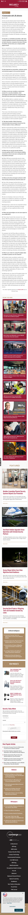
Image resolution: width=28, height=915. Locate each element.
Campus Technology (14, 854)
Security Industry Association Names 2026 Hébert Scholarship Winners (14, 417)
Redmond (14, 873)
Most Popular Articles (9, 744)
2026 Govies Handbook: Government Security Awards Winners (14, 821)
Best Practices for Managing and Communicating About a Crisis (13, 780)
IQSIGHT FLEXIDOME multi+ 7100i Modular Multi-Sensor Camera (16, 695)
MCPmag (14, 862)
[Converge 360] (14, 834)
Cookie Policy (9, 903)
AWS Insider (14, 849)
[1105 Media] (14, 840)
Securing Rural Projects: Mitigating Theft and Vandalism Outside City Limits (13, 611)
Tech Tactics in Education (14, 884)
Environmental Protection (14, 857)
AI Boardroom (14, 844)
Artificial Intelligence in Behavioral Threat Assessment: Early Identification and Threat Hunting (14, 775)
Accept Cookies (19, 910)
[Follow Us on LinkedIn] (2, 1)
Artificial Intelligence (14, 631)
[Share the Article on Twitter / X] (7, 13)
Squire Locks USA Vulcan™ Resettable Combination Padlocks (15, 682)
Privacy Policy (12, 724)
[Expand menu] (26, 1)
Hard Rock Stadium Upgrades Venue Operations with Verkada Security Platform (13, 532)
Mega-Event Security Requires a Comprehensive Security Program (13, 656)
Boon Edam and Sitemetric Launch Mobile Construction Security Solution (14, 336)
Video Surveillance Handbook (12, 810)
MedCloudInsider (14, 865)
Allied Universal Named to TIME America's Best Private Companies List (14, 437)
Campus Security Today (14, 852)
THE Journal (14, 889)
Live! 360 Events (14, 860)
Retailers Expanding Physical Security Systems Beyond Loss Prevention (14, 492)
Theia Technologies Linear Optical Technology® (15, 670)
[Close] (22, 893)
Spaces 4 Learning (14, 878)
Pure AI (14, 870)
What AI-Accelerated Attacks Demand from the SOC (14, 785)
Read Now (5, 503)
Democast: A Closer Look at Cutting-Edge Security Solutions (14, 793)
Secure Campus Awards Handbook (13, 813)
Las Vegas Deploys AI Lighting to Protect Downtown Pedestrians (13, 457)
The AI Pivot (14, 887)
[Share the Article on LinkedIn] (5, 13)
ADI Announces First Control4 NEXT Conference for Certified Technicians (12, 396)
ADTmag (14, 846)
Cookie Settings (12, 906)
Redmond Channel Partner (14, 876)
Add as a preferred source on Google (22, 1)
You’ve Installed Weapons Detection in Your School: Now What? (14, 806)
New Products (14, 664)
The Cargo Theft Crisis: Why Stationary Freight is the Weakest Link (14, 817)
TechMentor (14, 881)
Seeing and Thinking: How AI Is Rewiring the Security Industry (12, 789)
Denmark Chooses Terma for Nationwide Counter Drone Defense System (13, 316)
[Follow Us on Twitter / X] (4, 1)
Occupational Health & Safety (14, 868)
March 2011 (20, 289)
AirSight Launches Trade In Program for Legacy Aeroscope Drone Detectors (13, 356)
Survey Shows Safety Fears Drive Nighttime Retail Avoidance (13, 571)
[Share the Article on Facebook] (3, 13)
